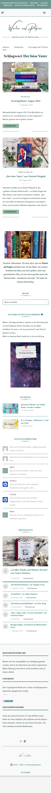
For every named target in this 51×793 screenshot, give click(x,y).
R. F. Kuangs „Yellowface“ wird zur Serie (34, 421)
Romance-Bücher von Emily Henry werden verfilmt (33, 406)
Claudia (13, 494)
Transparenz (42, 5)
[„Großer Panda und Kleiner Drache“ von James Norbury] (25, 551)
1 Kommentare (28, 619)
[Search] (48, 12)
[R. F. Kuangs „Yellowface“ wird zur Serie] (10, 424)
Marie (12, 467)
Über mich (34, 3)
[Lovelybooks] (21, 741)
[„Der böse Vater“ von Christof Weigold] (25, 152)
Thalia (42, 329)
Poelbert (13, 481)
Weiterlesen (10, 126)
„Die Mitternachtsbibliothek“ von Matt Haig (28, 603)
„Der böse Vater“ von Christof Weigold (25, 176)
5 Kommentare (28, 578)
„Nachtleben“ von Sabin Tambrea (23, 594)
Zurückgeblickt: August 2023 (25, 101)
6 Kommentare (31, 631)
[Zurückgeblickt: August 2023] (25, 77)
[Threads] (25, 741)
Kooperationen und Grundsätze (14, 3)
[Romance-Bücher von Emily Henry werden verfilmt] (10, 408)
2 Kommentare (32, 588)
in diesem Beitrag (37, 336)
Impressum (8, 5)
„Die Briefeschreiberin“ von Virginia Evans (27, 585)
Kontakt (44, 3)
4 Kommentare (31, 598)
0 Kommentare (30, 607)
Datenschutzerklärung (25, 5)
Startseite (6, 47)
